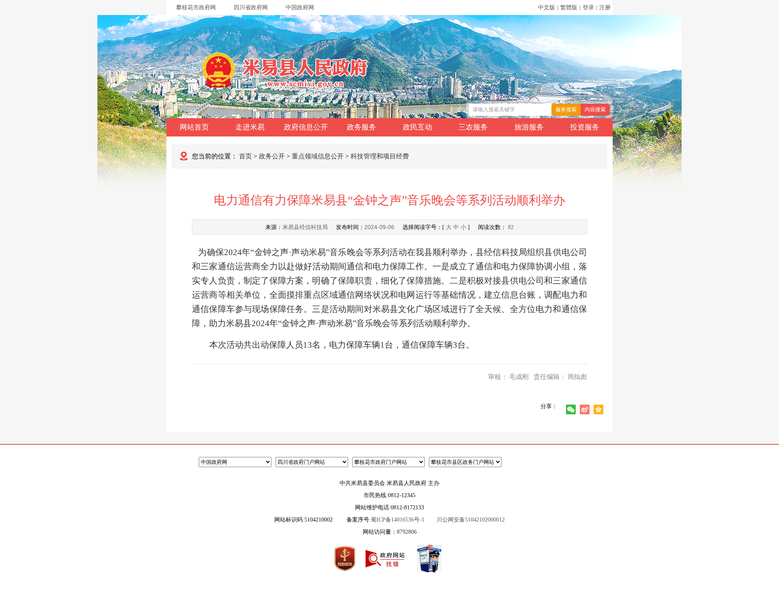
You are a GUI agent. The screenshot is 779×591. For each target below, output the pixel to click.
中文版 (546, 7)
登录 (588, 7)
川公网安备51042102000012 (471, 520)
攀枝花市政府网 (196, 7)
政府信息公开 (306, 127)
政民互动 (417, 127)
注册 (605, 7)
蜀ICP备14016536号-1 (397, 520)
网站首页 (194, 127)
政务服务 (361, 127)
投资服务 (584, 127)
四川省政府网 (251, 7)
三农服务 (473, 127)
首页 (245, 156)
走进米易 (250, 127)
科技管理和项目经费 (380, 156)
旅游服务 (529, 127)
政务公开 (272, 156)
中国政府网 (300, 7)
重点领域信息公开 (318, 156)
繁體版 (568, 7)
